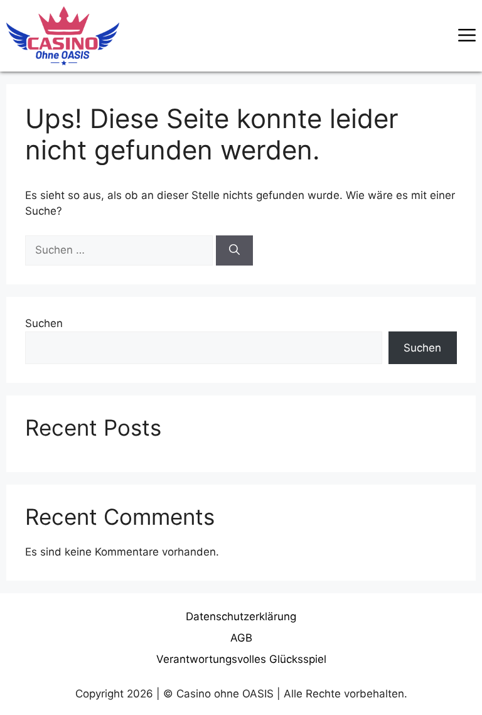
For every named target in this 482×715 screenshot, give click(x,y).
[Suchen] (234, 250)
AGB (241, 638)
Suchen (44, 323)
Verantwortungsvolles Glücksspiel (241, 659)
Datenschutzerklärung (241, 616)
